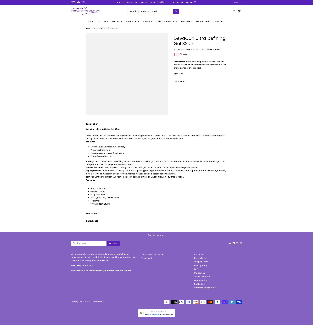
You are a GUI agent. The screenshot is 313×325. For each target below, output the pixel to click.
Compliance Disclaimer (205, 287)
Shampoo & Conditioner (152, 254)
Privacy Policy (200, 265)
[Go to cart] (239, 11)
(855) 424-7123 (78, 2)
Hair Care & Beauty (95, 301)
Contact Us (237, 2)
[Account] (234, 11)
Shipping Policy (201, 261)
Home (88, 28)
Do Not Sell (199, 284)
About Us (198, 254)
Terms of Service (202, 276)
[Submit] (176, 11)
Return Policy (200, 258)
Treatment (146, 258)
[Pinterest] (241, 243)
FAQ (196, 269)
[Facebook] (234, 243)
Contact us (199, 273)
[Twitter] (230, 243)
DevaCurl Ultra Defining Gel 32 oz (107, 28)
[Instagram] (237, 243)
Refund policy (200, 280)
